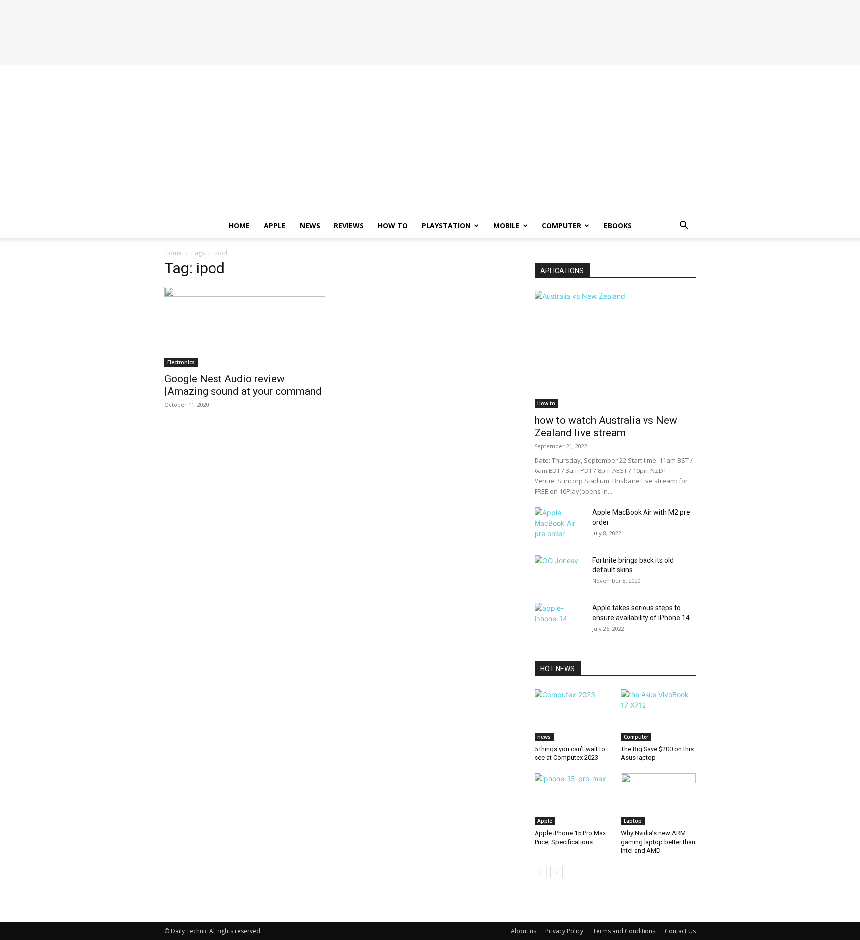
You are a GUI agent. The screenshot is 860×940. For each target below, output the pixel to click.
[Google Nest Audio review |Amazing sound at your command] (244, 327)
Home (239, 225)
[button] (684, 226)
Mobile (506, 225)
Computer (561, 225)
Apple (275, 225)
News (310, 225)
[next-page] (556, 872)
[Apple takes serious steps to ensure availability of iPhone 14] (559, 620)
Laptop (633, 820)
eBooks (618, 225)
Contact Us (680, 931)
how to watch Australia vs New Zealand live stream (606, 426)
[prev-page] (541, 872)
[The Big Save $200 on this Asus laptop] (658, 715)
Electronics (181, 362)
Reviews (349, 225)
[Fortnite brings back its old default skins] (559, 572)
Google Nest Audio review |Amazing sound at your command (243, 385)
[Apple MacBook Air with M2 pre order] (559, 524)
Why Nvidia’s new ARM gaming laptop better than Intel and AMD (658, 841)
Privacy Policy (564, 931)
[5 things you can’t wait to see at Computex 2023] (572, 715)
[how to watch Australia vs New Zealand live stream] (615, 349)
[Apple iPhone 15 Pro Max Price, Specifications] (572, 799)
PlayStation (446, 225)
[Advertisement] (430, 139)
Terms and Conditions (624, 931)
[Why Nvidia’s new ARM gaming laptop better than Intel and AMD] (658, 799)
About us (523, 931)
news (544, 736)
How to (393, 225)
